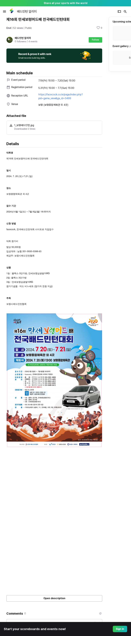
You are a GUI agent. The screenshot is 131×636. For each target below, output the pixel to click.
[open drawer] (4, 11)
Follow (95, 39)
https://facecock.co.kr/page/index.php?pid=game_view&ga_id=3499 (60, 96)
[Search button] (125, 11)
